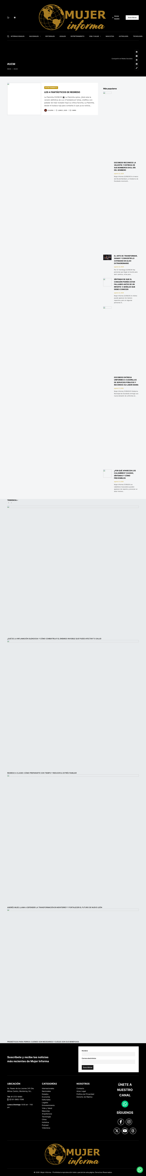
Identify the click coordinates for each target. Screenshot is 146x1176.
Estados (45, 1094)
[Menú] (8, 17)
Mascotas (110, 36)
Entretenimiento (77, 36)
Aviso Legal (81, 1091)
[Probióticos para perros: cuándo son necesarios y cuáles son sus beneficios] (73, 974)
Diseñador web (13, 1144)
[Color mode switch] (15, 17)
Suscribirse (132, 17)
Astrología (123, 36)
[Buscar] (8, 36)
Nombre (85, 1051)
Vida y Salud (94, 36)
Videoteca (46, 1128)
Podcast (45, 1125)
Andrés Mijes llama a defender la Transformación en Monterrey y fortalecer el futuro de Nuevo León (54, 907)
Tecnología (137, 36)
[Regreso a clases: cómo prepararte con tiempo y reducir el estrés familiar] (73, 706)
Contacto (80, 1088)
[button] (140, 1170)
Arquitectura (47, 1114)
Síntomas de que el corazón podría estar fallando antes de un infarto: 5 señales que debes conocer (124, 284)
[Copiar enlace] (137, 68)
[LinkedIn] (137, 64)
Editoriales (50, 36)
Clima (44, 1119)
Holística (45, 1122)
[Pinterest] (137, 60)
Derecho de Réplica (84, 1097)
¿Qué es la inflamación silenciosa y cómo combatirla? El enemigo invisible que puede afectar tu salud (54, 639)
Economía (46, 1097)
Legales (63, 36)
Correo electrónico (89, 1058)
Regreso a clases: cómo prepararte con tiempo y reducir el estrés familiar (42, 773)
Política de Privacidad (85, 1094)
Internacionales (17, 36)
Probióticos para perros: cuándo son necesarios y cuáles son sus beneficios (43, 1042)
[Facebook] (137, 52)
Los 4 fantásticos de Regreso (62, 92)
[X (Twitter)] (137, 56)
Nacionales (34, 36)
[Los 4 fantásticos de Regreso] (24, 99)
